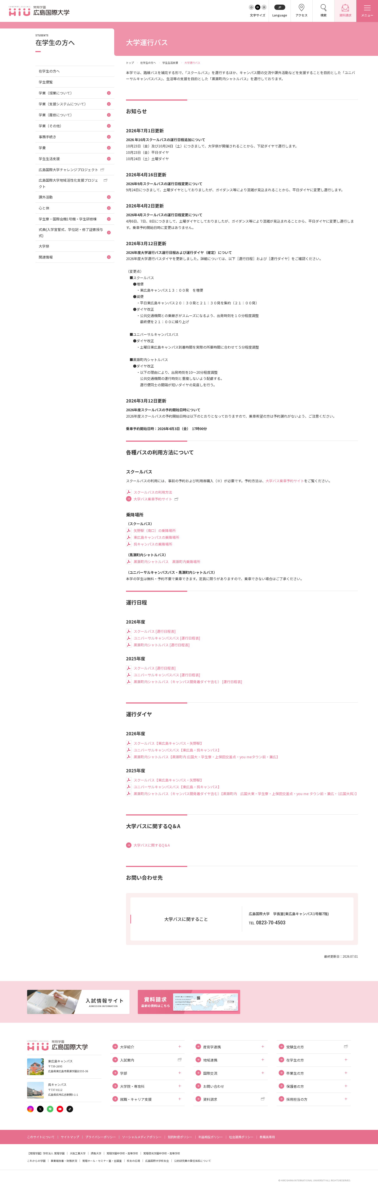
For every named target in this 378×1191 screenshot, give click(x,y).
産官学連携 (212, 1046)
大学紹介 (127, 1046)
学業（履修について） (56, 114)
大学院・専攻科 (132, 1086)
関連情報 (46, 257)
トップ (130, 62)
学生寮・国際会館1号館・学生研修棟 (68, 219)
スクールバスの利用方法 (153, 492)
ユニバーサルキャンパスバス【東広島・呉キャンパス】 (177, 750)
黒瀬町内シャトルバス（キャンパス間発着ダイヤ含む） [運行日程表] (188, 681)
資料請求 (210, 1099)
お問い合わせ (213, 1086)
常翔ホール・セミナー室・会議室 (102, 1161)
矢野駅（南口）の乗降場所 (155, 530)
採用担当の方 (296, 1099)
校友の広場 (133, 1161)
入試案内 (127, 1060)
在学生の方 (295, 1060)
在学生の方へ (148, 62)
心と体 (44, 208)
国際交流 (210, 1073)
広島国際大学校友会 (157, 1161)
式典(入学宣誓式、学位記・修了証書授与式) (71, 232)
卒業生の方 (295, 1073)
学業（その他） (51, 125)
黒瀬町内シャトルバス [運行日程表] (162, 644)
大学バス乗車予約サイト (285, 480)
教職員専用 (267, 1137)
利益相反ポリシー (210, 1137)
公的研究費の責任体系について (192, 1161)
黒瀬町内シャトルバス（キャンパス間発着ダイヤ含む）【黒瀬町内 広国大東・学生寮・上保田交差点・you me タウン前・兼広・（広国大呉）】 (246, 793)
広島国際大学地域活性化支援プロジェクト (68, 183)
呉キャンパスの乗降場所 (153, 544)
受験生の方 (295, 1046)
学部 (123, 1073)
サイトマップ (70, 1137)
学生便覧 (46, 82)
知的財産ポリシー (180, 1137)
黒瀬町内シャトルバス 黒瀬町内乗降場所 (167, 561)
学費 (42, 147)
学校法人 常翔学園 (54, 1153)
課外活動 (46, 197)
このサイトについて (41, 1137)
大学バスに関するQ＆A (152, 845)
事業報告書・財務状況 (64, 1161)
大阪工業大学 (78, 1153)
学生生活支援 (170, 62)
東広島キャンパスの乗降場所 (156, 537)
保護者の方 (295, 1086)
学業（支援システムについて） (63, 103)
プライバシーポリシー (100, 1137)
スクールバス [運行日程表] (155, 631)
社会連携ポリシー (241, 1137)
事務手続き (47, 136)
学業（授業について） (56, 93)
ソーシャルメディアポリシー (142, 1137)
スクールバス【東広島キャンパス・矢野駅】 (169, 743)
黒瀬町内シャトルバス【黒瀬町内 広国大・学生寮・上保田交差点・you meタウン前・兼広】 (207, 756)
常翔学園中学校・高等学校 (122, 1153)
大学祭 (44, 246)
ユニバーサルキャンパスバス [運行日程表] (167, 638)
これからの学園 (36, 1161)
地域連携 (210, 1060)
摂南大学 (96, 1153)
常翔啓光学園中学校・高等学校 (161, 1153)
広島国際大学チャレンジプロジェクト (68, 169)
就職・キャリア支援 (136, 1099)
